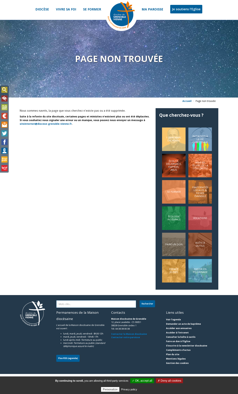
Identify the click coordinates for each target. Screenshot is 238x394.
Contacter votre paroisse (125, 337)
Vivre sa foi (66, 9)
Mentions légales (176, 358)
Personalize (110, 389)
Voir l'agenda (173, 319)
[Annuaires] (4, 150)
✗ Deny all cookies (169, 380)
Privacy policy (129, 389)
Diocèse (42, 9)
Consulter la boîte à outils (180, 336)
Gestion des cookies (177, 363)
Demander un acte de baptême (183, 323)
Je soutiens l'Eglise (186, 9)
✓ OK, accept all (142, 380)
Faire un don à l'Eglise (178, 341)
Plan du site (172, 354)
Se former (92, 9)
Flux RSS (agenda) (68, 358)
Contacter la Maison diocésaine (129, 334)
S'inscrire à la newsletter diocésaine (186, 345)
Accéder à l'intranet (177, 332)
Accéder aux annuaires (179, 328)
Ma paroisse (152, 9)
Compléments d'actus (178, 350)
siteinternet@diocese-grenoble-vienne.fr (46, 123)
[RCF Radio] (4, 168)
